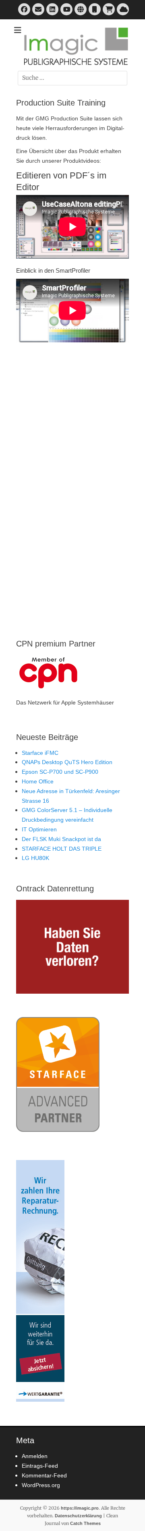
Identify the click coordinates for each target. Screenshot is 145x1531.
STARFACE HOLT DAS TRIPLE (62, 848)
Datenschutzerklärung (78, 1515)
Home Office (38, 781)
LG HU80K (35, 858)
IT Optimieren (39, 829)
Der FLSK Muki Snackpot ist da (61, 839)
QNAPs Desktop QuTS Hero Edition (67, 762)
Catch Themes (85, 1523)
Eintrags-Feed (40, 1466)
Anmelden (35, 1456)
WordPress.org (41, 1485)
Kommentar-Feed (44, 1475)
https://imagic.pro (80, 1508)
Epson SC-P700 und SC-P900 (60, 772)
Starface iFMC (40, 753)
